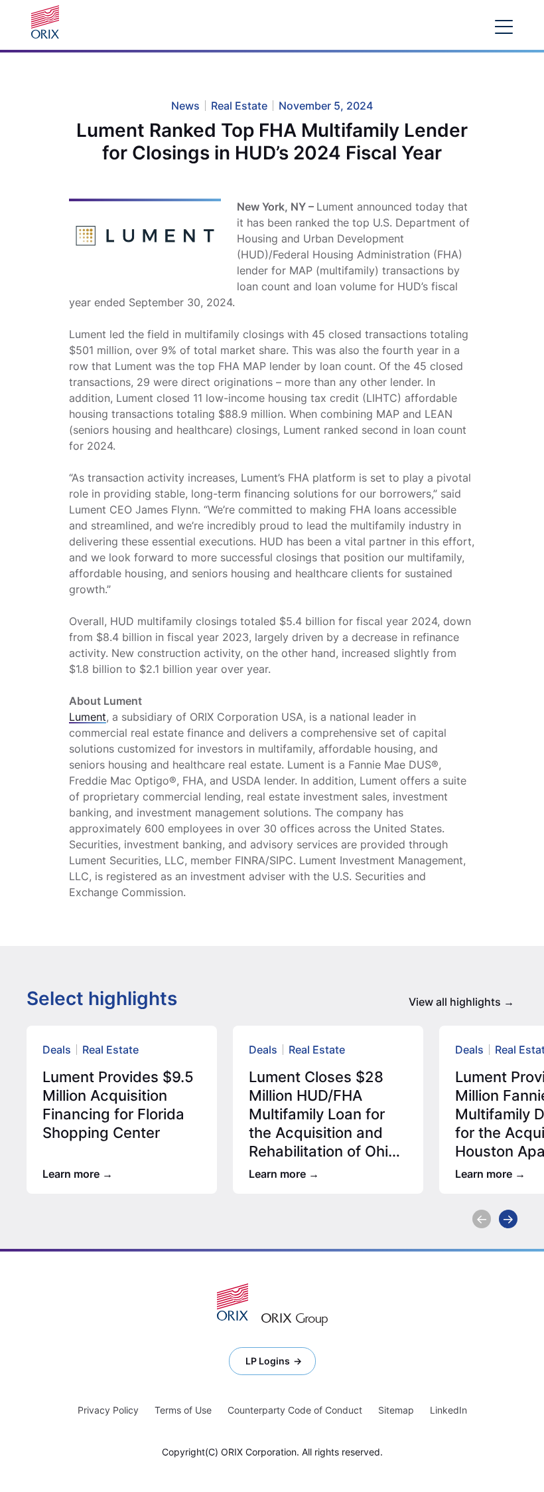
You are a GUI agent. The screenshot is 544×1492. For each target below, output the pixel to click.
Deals (56, 1049)
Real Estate (110, 1049)
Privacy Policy (108, 1410)
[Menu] (504, 26)
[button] (481, 1219)
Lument (87, 716)
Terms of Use (183, 1410)
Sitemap (396, 1410)
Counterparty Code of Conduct (295, 1410)
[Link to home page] (48, 22)
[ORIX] (232, 1302)
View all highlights (455, 1001)
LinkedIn (448, 1410)
